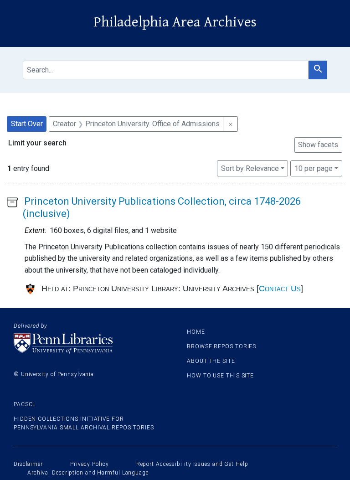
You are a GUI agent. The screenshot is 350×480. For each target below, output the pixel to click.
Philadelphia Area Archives (175, 22)
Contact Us (280, 288)
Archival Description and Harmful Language (88, 473)
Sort (250, 168)
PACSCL (25, 404)
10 (313, 168)
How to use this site (220, 375)
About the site (211, 361)
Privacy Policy (89, 464)
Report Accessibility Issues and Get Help (192, 464)
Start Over (27, 123)
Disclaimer (28, 464)
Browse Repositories (221, 346)
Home (196, 332)
